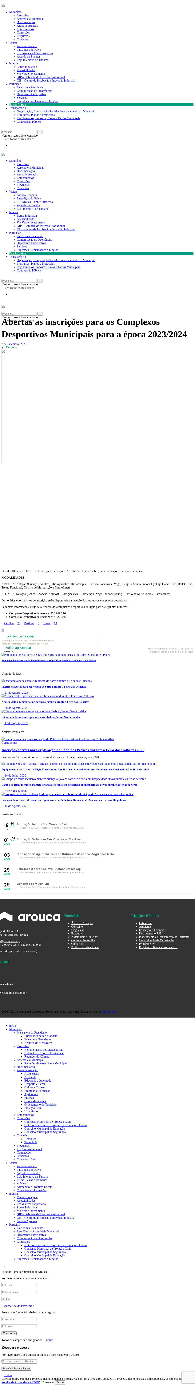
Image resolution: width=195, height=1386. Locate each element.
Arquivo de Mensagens (38, 1042)
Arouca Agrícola (27, 1221)
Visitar (13, 42)
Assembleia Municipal (30, 18)
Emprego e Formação (37, 1090)
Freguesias (23, 36)
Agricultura (31, 1094)
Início (12, 1025)
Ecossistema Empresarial (31, 1204)
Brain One (109, 1011)
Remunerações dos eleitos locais (43, 1049)
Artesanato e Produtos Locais (34, 1186)
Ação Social (31, 1073)
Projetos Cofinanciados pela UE (158, 947)
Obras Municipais (35, 1101)
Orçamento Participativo (31, 94)
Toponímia (30, 1142)
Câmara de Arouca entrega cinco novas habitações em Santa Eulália (41, 717)
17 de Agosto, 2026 (16, 723)
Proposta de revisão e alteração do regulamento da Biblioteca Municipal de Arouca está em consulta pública (64, 800)
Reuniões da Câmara (36, 1056)
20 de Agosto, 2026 (16, 707)
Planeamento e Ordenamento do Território (164, 936)
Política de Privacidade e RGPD (21, 1382)
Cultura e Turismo (35, 1087)
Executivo (23, 15)
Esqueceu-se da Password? (18, 1306)
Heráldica (30, 1138)
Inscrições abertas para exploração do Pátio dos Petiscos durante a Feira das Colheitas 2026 (73, 750)
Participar (15, 84)
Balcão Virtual (17, 104)
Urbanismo (145, 923)
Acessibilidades (26, 70)
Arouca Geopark (27, 46)
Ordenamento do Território (40, 1104)
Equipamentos (25, 29)
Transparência (17, 108)
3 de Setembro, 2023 (14, 344)
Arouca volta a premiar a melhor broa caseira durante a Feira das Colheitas (45, 702)
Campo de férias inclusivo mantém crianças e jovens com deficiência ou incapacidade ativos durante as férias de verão (69, 784)
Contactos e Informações (31, 1190)
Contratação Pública (29, 121)
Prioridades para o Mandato (41, 1036)
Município (15, 12)
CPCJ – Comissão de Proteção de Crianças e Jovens (55, 1125)
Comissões (23, 32)
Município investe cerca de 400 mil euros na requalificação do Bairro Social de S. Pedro (49, 660)
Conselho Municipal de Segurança (45, 1132)
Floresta (29, 1097)
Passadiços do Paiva (29, 49)
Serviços (22, 97)
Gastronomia (9, 742)
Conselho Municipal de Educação (44, 1128)
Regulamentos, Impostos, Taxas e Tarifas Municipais (48, 118)
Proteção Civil (147, 943)
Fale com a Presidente (30, 87)
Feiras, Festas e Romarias (32, 1180)
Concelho (77, 926)
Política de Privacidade (85, 947)
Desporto (11, 347)
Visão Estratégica (27, 1197)
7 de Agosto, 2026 (15, 790)
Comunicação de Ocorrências (34, 90)
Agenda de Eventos (28, 56)
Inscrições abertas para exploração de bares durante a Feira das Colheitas (44, 686)
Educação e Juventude (152, 930)
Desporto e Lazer (34, 1084)
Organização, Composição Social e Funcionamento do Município (56, 111)
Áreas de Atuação (27, 25)
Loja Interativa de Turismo (33, 60)
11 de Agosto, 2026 (16, 806)
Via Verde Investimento (31, 73)
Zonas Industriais (27, 66)
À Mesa (21, 1183)
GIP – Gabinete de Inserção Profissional (41, 77)
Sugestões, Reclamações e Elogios (37, 101)
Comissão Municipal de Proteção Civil (47, 1121)
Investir (13, 63)
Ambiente (145, 926)
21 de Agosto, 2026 (16, 692)
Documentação (26, 22)
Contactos (23, 39)
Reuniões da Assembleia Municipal (45, 1063)
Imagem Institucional (29, 1149)
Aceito (60, 1382)
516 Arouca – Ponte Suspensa (35, 53)
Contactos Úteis (26, 1159)
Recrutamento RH (150, 933)
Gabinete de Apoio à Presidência (44, 1053)
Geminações (24, 1152)
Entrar (49, 1340)
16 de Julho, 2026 (15, 775)
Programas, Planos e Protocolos (36, 114)
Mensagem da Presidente (32, 1032)
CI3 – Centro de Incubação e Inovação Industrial (46, 80)
